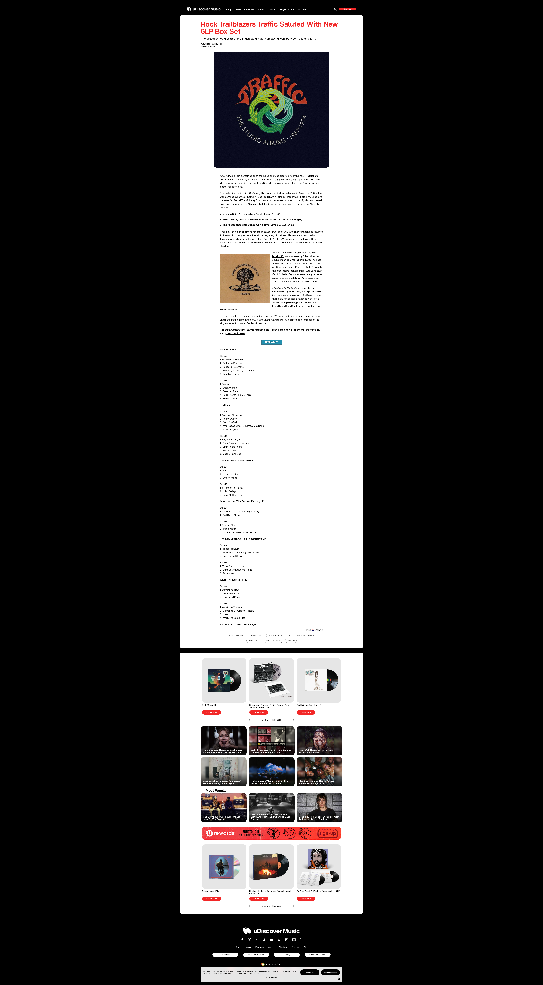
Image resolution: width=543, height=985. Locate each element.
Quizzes (295, 9)
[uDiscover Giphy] (301, 939)
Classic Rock (255, 635)
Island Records (304, 635)
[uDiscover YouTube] (271, 939)
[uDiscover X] (249, 939)
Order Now (211, 712)
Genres (271, 9)
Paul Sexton (209, 46)
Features (249, 9)
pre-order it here (235, 333)
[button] (224, 686)
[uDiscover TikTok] (264, 939)
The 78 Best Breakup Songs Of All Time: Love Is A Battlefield (258, 225)
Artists (261, 9)
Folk (288, 635)
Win (305, 9)
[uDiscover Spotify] (279, 939)
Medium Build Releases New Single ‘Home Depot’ (251, 214)
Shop (229, 9)
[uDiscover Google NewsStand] (294, 939)
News (239, 9)
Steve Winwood (273, 641)
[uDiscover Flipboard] (286, 939)
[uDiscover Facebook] (242, 939)
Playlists (284, 9)
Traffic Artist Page (245, 624)
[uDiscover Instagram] (257, 939)
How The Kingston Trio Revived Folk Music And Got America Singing (262, 219)
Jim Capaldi (254, 641)
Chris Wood (237, 635)
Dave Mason (274, 635)
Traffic (291, 641)
